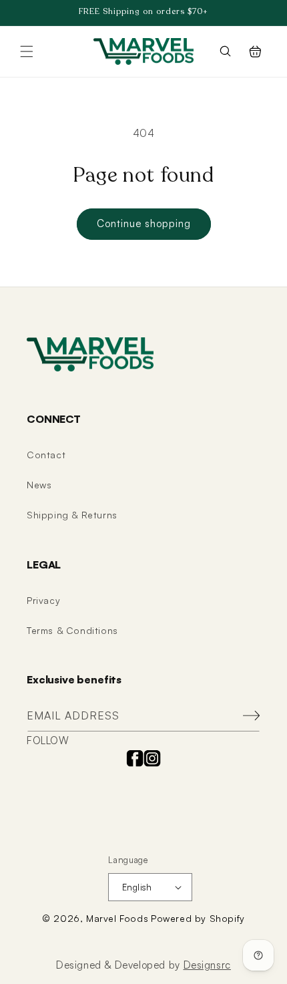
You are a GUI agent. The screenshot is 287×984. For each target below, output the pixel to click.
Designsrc (207, 965)
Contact (46, 454)
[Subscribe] (245, 715)
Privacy (43, 600)
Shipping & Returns (72, 514)
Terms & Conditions (72, 630)
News (39, 484)
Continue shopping (144, 223)
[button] (26, 51)
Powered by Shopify (198, 918)
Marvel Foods (117, 918)
